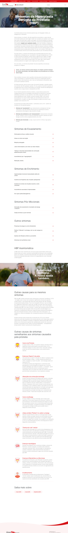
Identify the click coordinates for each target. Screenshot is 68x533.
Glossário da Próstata (43, 1)
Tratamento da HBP (22, 1)
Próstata (28, 1)
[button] (34, 134)
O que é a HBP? (14, 1)
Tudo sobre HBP (35, 1)
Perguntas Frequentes (53, 1)
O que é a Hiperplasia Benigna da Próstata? (35, 13)
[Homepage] (12, 5)
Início (27, 13)
